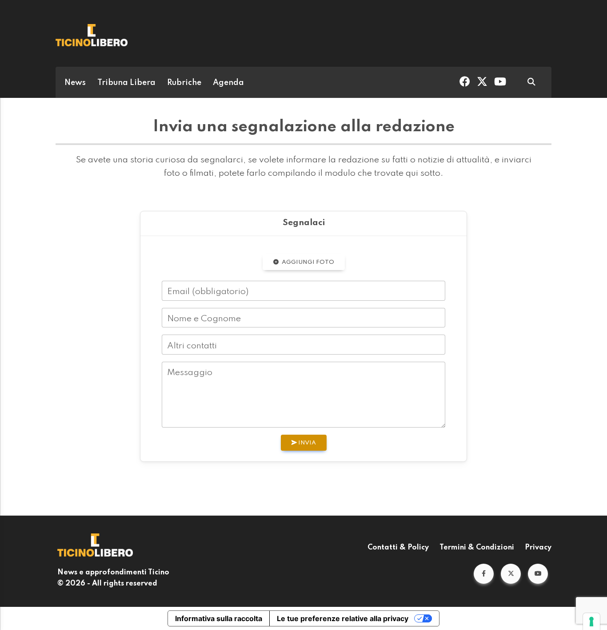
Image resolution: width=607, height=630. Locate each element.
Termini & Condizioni (476, 547)
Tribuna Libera (126, 83)
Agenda (228, 83)
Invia (306, 443)
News (75, 83)
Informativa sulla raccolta (218, 618)
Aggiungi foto (307, 262)
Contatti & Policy (398, 547)
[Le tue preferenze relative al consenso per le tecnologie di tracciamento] (591, 621)
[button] (484, 574)
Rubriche (184, 83)
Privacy (538, 547)
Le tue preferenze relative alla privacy (342, 618)
